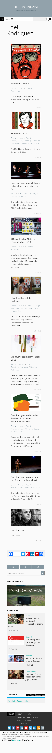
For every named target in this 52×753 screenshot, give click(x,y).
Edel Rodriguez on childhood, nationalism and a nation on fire (25, 186)
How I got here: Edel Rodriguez (21, 299)
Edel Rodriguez (18, 530)
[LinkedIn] (32, 554)
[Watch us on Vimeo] (30, 728)
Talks (13, 193)
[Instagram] (21, 728)
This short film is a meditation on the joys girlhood (33, 676)
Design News (17, 88)
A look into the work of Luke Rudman (34, 659)
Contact (28, 714)
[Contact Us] (42, 728)
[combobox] (40, 19)
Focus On (29, 637)
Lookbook (29, 655)
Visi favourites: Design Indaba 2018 (26, 358)
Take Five (29, 615)
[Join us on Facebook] (26, 567)
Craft (29, 305)
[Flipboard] (37, 554)
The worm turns (19, 133)
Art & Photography (21, 139)
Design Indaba (16, 740)
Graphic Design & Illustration (26, 143)
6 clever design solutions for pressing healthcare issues (25, 622)
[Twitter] (23, 554)
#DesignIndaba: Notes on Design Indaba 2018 (23, 240)
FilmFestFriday (30, 671)
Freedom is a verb (20, 83)
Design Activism (33, 140)
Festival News (17, 246)
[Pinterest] (28, 554)
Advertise (21, 717)
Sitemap (28, 720)
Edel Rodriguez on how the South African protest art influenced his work (24, 418)
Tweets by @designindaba (18, 701)
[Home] (26, 7)
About (19, 714)
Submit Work (32, 717)
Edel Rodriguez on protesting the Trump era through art (25, 478)
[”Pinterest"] (38, 567)
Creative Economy (19, 367)
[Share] (41, 554)
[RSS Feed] (38, 728)
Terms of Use (22, 723)
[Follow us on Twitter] (13, 567)
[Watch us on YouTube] (26, 728)
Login (19, 720)
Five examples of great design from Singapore (33, 642)
